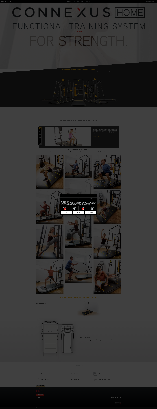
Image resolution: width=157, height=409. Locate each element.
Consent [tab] (66, 198)
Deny (67, 212)
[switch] (74, 209)
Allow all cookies (90, 212)
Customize (78, 212)
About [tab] (91, 198)
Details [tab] (79, 198)
